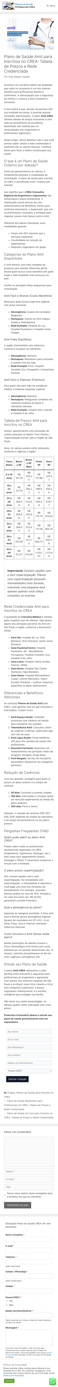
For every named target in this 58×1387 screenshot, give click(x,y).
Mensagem (12, 1327)
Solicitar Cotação (17, 1079)
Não (11, 1305)
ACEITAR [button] (9, 1381)
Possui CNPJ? (13, 1297)
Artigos (11, 1092)
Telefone (11, 1257)
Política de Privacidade (13, 1375)
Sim (11, 1300)
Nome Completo (15, 1234)
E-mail (10, 1246)
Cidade (10, 1286)
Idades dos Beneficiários (19, 1310)
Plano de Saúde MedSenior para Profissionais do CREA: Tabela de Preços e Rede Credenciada (27, 1105)
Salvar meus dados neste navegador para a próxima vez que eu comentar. (29, 1195)
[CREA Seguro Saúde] (19, 6)
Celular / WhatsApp (17, 1271)
